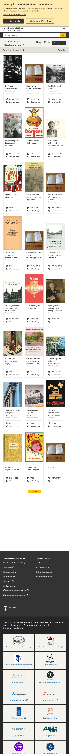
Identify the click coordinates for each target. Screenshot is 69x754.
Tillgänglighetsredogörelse (44, 572)
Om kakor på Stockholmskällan (14, 15)
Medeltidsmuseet (8, 572)
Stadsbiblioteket (8, 576)
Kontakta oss (40, 563)
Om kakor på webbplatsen (44, 576)
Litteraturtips (17, 50)
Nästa (34, 491)
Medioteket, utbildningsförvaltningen (14, 563)
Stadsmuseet (7, 567)
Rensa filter (62, 50)
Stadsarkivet (7, 581)
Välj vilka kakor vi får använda (40, 21)
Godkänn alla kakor (13, 21)
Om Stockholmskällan (43, 567)
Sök (63, 35)
